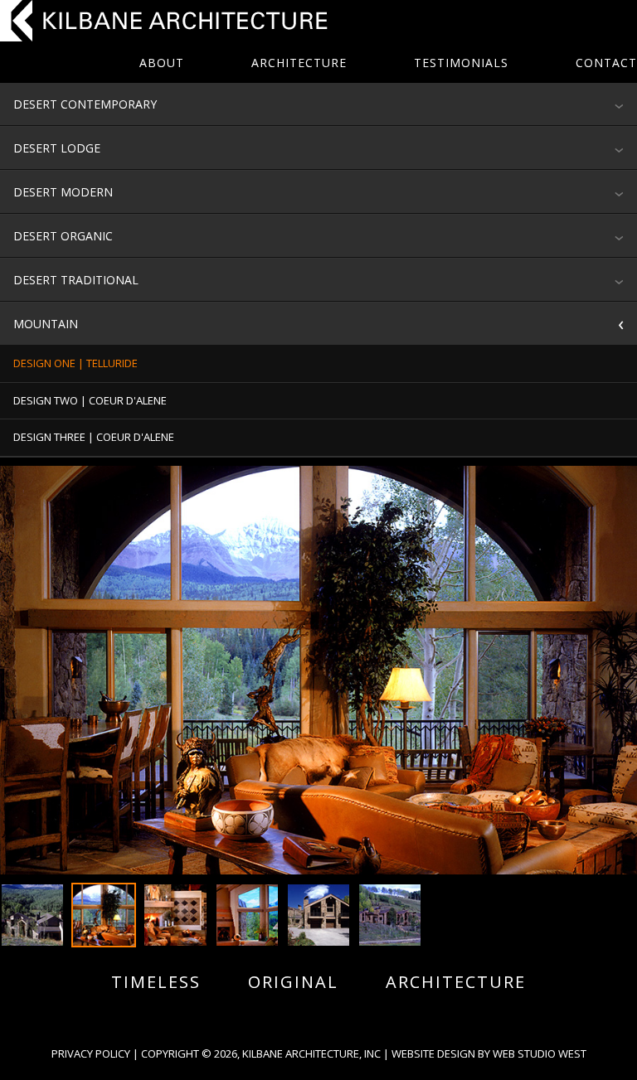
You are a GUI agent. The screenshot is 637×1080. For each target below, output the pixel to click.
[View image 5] (318, 915)
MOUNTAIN (45, 324)
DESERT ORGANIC (63, 236)
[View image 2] (103, 915)
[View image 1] (32, 915)
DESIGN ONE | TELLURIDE (75, 363)
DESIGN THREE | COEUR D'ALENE (93, 436)
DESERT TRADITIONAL (76, 280)
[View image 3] (175, 915)
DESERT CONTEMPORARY (85, 104)
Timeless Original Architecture (318, 982)
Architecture (299, 62)
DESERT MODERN (63, 192)
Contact (606, 62)
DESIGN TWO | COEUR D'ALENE (90, 400)
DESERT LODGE (56, 148)
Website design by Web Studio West (488, 1053)
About (161, 62)
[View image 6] (389, 915)
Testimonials (461, 62)
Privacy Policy (90, 1053)
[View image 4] (247, 915)
